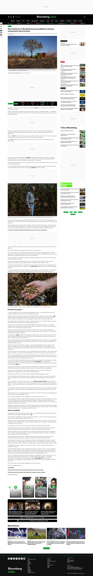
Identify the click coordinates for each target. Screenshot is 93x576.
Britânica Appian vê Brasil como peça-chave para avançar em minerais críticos (48, 513)
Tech (48, 562)
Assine (68, 559)
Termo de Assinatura (70, 560)
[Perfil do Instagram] (17, 559)
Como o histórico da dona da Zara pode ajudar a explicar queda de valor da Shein (31, 513)
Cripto (48, 567)
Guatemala (29, 571)
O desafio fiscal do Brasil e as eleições (67, 130)
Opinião (48, 565)
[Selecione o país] (19, 17)
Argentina (29, 562)
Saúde (48, 566)
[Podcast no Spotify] (24, 559)
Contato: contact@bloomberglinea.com (73, 567)
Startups (48, 563)
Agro (10, 26)
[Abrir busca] (11, 17)
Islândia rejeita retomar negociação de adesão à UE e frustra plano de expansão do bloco (36, 543)
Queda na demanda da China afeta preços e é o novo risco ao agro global (30, 230)
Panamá (29, 567)
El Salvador (29, 570)
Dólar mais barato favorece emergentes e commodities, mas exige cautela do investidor (56, 543)
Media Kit (68, 562)
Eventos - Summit (70, 566)
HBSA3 (45, 381)
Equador (29, 566)
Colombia (29, 563)
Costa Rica (29, 569)
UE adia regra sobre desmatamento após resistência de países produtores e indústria (26, 472)
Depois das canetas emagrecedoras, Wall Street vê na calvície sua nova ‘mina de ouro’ (17, 543)
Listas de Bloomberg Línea (51, 561)
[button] (1, 24)
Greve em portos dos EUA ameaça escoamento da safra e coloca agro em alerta (25, 470)
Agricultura (80, 212)
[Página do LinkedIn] (19, 559)
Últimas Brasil (66, 212)
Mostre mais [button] (46, 548)
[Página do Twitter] (11, 559)
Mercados (49, 560)
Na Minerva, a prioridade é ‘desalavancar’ (67, 94)
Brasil (28, 560)
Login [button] (84, 16)
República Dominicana (31, 572)
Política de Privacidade (70, 561)
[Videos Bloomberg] (73, 128)
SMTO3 (17, 364)
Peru (28, 565)
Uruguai (29, 568)
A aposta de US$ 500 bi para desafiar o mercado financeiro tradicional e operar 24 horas (75, 543)
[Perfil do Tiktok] (22, 559)
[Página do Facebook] (9, 559)
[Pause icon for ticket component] (8, 23)
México (29, 561)
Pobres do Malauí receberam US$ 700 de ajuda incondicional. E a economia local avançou (16, 513)
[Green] (73, 184)
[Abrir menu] (9, 17)
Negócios (48, 559)
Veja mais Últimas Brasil (32, 501)
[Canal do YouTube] (14, 559)
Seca (71, 212)
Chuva (75, 212)
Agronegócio (73, 214)
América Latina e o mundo (32, 559)
